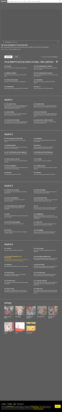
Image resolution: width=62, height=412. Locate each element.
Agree (57, 406)
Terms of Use (34, 406)
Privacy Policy (36, 407)
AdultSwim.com (10, 406)
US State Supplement (38, 409)
